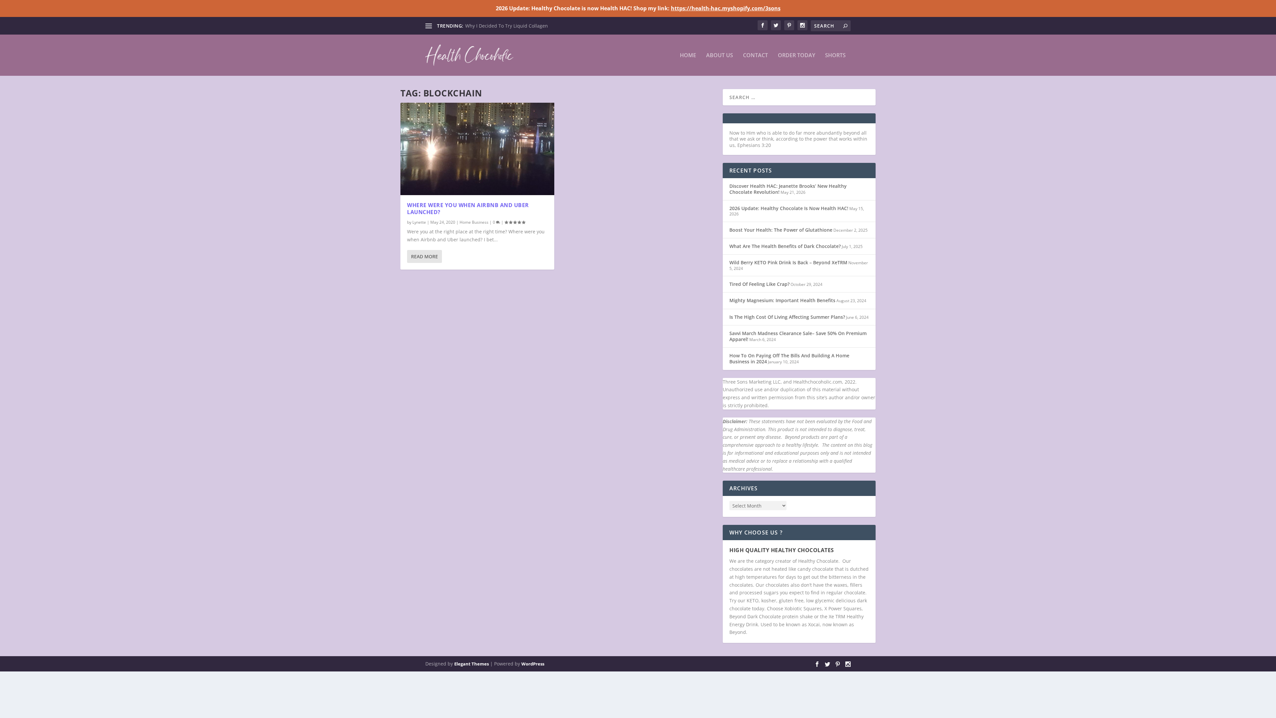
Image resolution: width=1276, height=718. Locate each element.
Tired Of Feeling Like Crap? (759, 284)
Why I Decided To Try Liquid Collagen (506, 26)
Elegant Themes (471, 664)
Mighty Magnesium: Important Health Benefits (782, 300)
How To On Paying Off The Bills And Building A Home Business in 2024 (789, 358)
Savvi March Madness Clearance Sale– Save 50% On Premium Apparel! (798, 336)
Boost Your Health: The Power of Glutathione (780, 230)
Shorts (835, 56)
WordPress (532, 664)
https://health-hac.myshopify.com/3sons (726, 8)
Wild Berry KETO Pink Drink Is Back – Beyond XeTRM (788, 262)
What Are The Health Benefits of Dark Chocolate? (785, 246)
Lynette (419, 222)
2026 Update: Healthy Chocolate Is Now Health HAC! (788, 208)
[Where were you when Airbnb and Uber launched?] (477, 149)
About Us (719, 56)
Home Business (474, 222)
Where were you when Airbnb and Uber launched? (468, 208)
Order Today (796, 56)
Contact (755, 56)
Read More (424, 256)
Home (688, 56)
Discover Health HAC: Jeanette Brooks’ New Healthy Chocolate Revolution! (788, 189)
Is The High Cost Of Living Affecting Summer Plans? (787, 317)
